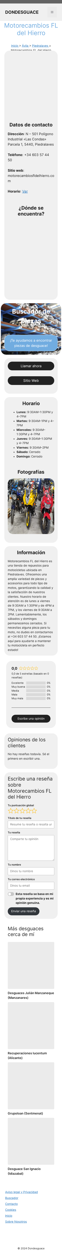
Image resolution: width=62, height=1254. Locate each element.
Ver (25, 191)
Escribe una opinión (31, 718)
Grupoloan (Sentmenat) (25, 1113)
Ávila (25, 45)
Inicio (15, 45)
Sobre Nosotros (16, 1221)
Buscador (11, 1198)
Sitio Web (31, 381)
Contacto (11, 1204)
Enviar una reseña (23, 911)
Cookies (10, 1210)
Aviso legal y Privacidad (21, 1192)
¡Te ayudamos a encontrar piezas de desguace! (31, 343)
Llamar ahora (31, 366)
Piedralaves (40, 45)
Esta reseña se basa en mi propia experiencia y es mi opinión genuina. (35, 898)
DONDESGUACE (22, 12)
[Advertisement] (31, 87)
